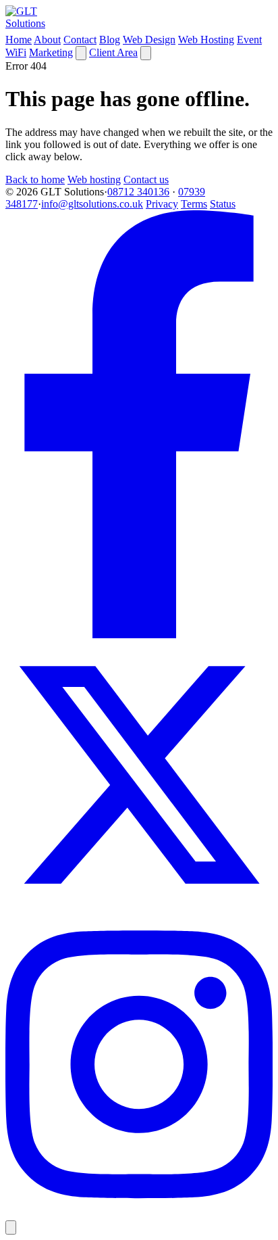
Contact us (146, 179)
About (47, 39)
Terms (194, 204)
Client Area (113, 52)
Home (18, 39)
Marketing (51, 52)
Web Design (149, 39)
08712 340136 (138, 191)
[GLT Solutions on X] (139, 905)
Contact (79, 39)
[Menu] (145, 53)
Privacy (162, 204)
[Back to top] (10, 1227)
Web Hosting (206, 39)
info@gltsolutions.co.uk (92, 204)
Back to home (35, 179)
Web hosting (94, 179)
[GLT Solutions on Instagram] (139, 1214)
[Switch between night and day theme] (81, 53)
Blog (109, 39)
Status (222, 204)
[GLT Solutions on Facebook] (139, 634)
